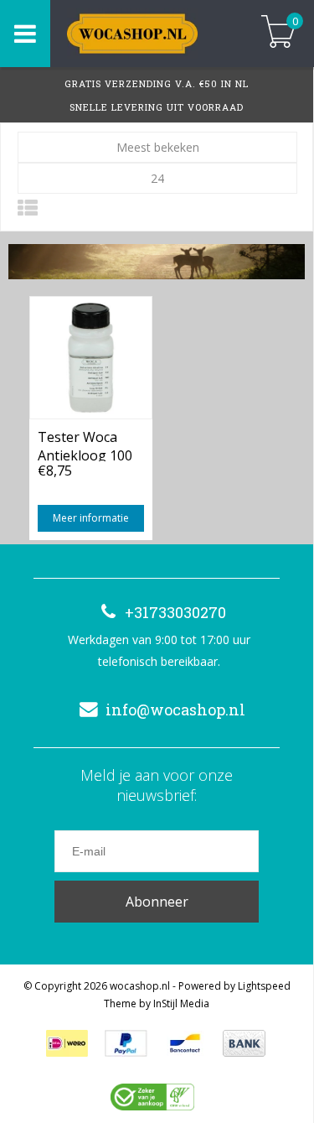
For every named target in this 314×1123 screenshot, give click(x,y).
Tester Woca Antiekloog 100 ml (85, 444)
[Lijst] (28, 207)
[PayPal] (126, 1043)
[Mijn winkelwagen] (278, 33)
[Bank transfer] (244, 1043)
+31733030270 (175, 612)
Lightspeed (264, 986)
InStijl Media (181, 1003)
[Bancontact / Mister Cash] (185, 1043)
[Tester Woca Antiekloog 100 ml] (90, 357)
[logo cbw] (152, 1097)
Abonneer (157, 901)
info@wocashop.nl (175, 709)
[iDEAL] (67, 1043)
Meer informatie (91, 518)
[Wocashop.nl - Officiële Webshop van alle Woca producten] (146, 33)
